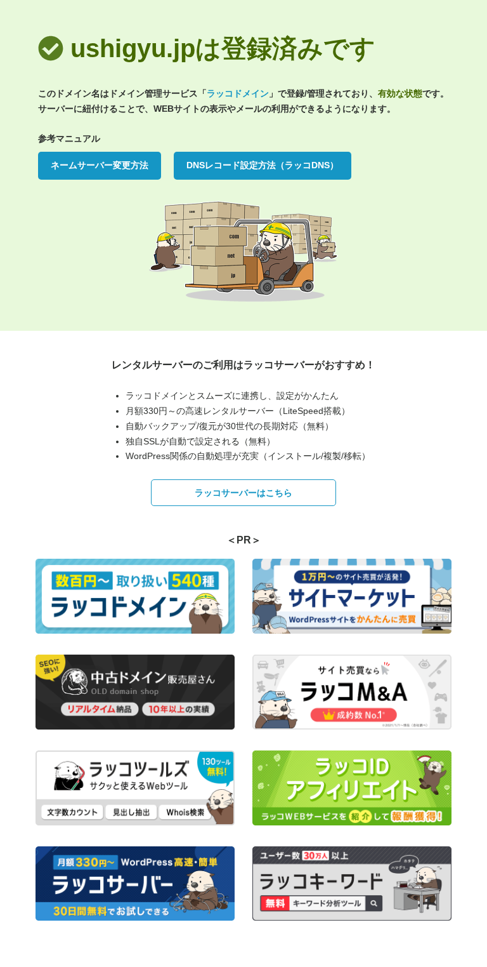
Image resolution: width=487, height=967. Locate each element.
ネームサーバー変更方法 (99, 165)
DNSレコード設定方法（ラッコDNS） (262, 165)
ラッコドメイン (238, 93)
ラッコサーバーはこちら (243, 493)
